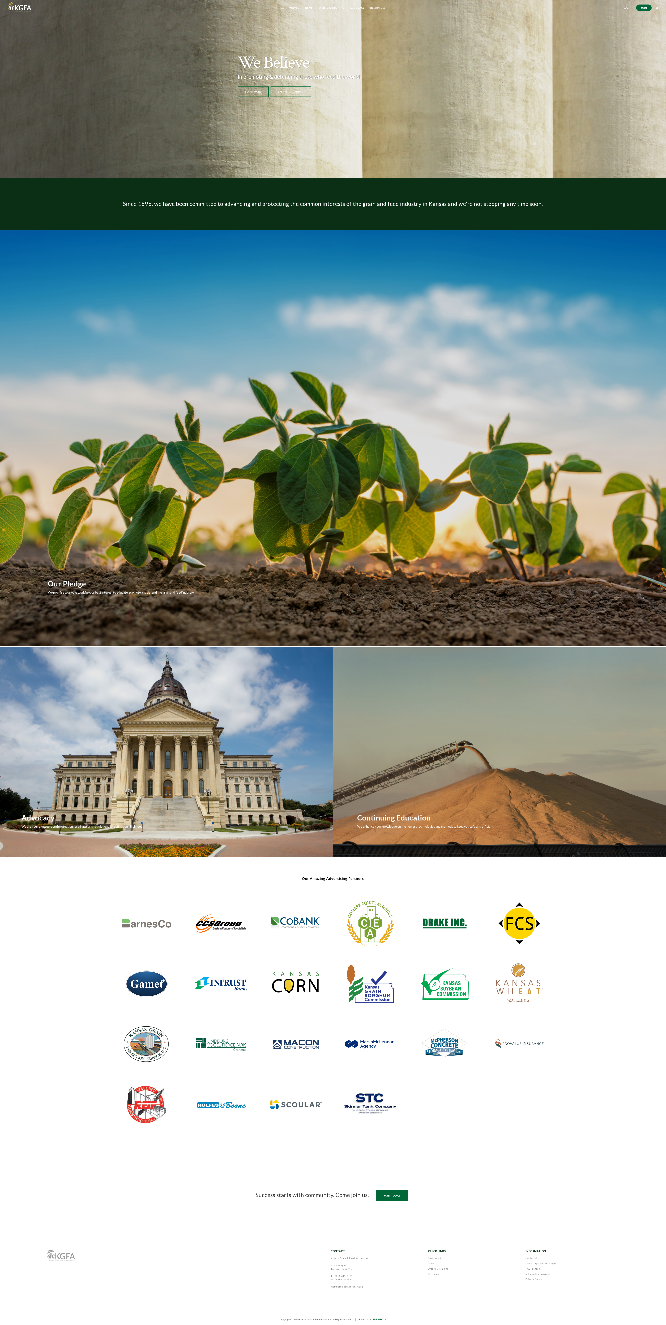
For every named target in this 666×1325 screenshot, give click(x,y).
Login (627, 7)
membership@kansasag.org (347, 1286)
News (431, 1263)
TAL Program (533, 1268)
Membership (435, 1258)
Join (644, 7)
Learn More (253, 91)
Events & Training (291, 91)
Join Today (392, 1195)
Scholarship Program (538, 1274)
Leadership (532, 1258)
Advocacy (433, 1274)
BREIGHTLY (380, 1319)
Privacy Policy (534, 1279)
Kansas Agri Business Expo (541, 1263)
